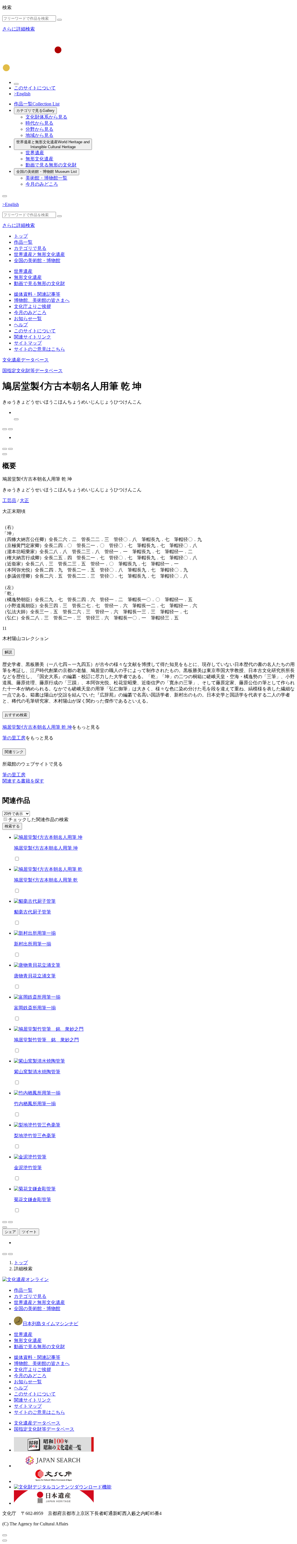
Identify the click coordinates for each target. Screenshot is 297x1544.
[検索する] (59, 20)
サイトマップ (28, 343)
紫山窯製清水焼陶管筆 (37, 1071)
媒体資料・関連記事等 (37, 294)
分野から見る (39, 129)
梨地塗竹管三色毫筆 (35, 1135)
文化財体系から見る (46, 116)
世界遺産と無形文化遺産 (53, 144)
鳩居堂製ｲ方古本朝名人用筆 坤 (46, 848)
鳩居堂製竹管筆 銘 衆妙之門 (46, 1039)
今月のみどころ (42, 184)
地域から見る (39, 135)
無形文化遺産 (39, 158)
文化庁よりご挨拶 (32, 306)
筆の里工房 (14, 737)
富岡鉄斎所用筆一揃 (35, 1007)
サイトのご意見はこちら (39, 349)
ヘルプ (21, 324)
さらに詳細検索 (18, 28)
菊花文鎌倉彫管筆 (32, 1199)
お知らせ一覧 (28, 318)
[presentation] (5, 819)
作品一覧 (36, 103)
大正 (24, 500)
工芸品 (9, 500)
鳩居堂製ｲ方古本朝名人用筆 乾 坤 (37, 727)
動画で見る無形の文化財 (51, 164)
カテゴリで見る (35, 110)
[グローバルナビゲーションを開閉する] (4, 196)
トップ (21, 236)
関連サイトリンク (32, 336)
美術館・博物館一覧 (46, 177)
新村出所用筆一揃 (32, 943)
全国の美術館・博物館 (46, 171)
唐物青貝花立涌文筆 (35, 975)
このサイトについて (35, 87)
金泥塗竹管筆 (28, 1167)
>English (22, 93)
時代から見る (39, 123)
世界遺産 (35, 152)
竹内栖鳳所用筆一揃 (35, 1103)
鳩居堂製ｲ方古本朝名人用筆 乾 (46, 879)
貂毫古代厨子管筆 (32, 911)
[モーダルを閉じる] (4, 1535)
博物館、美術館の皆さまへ (42, 300)
